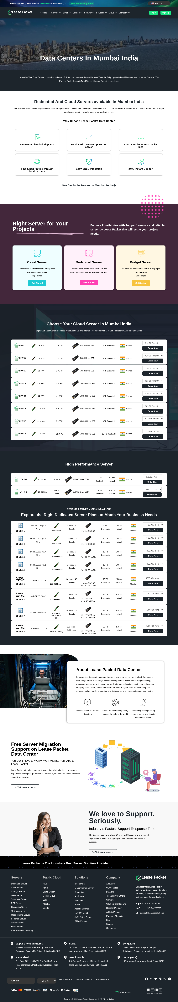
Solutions (100, 13)
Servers (55, 13)
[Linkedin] (160, 979)
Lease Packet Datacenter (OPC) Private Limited (96, 999)
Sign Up (165, 13)
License (76, 13)
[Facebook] (146, 979)
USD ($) (158, 3)
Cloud (111, 13)
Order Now (153, 348)
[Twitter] (155, 979)
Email (65, 13)
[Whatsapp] (164, 979)
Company (123, 13)
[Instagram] (151, 979)
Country (15, 980)
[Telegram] (169, 979)
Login (153, 13)
